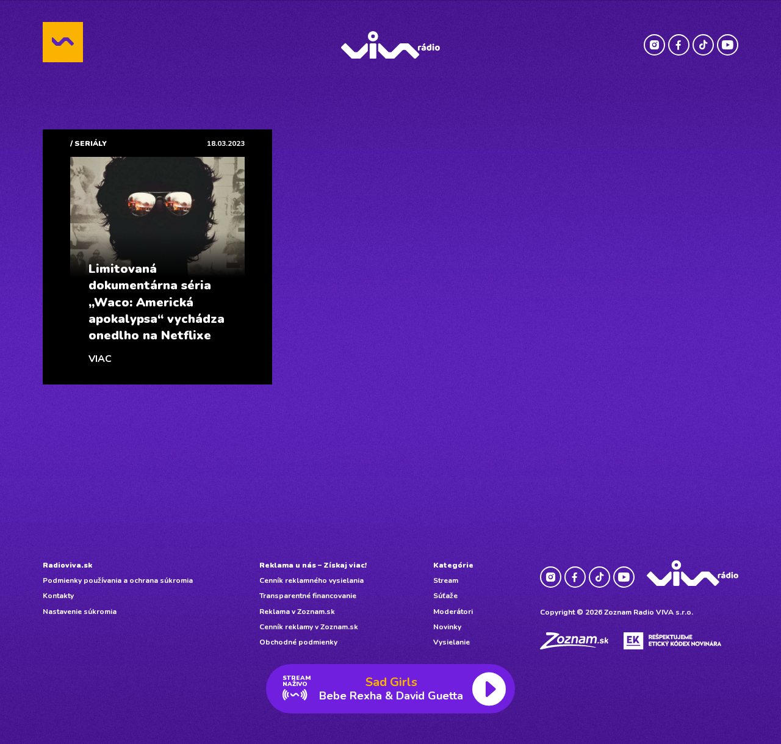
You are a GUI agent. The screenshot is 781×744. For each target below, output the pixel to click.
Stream (445, 580)
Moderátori (453, 611)
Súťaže (445, 596)
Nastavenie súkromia (80, 611)
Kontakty (58, 596)
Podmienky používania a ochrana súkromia (118, 580)
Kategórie (453, 565)
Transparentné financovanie (307, 596)
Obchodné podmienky (298, 642)
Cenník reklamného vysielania (311, 580)
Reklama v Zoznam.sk (297, 611)
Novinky (447, 627)
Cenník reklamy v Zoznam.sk (308, 627)
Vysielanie (451, 642)
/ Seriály (88, 143)
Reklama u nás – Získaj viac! (313, 565)
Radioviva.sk (67, 565)
